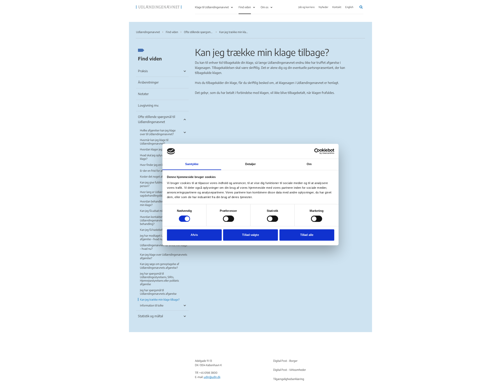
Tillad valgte (250, 235)
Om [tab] (309, 164)
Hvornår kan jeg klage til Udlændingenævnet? (154, 141)
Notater (143, 94)
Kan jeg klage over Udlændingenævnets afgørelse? (163, 256)
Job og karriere (306, 7)
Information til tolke (151, 305)
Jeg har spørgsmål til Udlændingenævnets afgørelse (158, 291)
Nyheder (323, 7)
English (349, 7)
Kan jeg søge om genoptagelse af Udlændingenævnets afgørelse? (159, 265)
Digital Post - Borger (285, 360)
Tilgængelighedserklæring (288, 379)
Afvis (194, 235)
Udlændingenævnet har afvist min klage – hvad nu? (163, 246)
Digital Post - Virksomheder (289, 369)
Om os (264, 7)
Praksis (143, 71)
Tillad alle (306, 235)
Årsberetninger (148, 82)
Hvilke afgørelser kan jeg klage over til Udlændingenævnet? (158, 132)
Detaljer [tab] (250, 164)
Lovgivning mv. (148, 105)
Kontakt (336, 7)
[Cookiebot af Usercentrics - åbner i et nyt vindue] (317, 151)
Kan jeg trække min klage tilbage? (159, 299)
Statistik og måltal (150, 316)
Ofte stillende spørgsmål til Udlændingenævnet (156, 119)
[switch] (228, 219)
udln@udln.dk (212, 377)
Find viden (245, 7)
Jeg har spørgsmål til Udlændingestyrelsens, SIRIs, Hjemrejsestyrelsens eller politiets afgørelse (159, 279)
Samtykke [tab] (192, 164)
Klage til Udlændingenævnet (212, 7)
